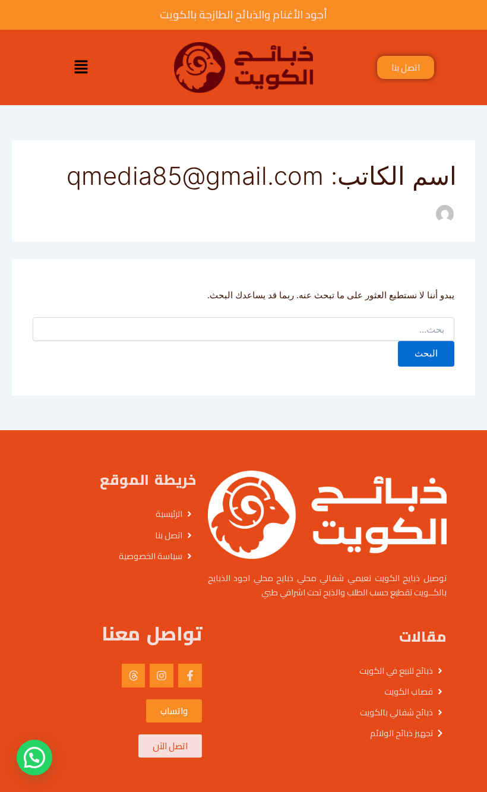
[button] (81, 67)
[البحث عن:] (243, 329)
